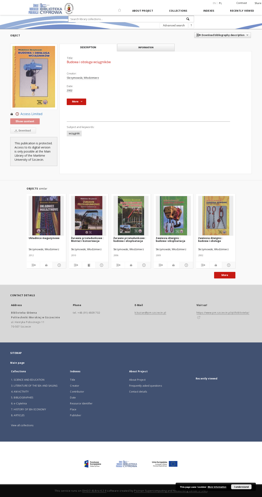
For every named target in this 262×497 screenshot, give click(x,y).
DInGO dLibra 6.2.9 (94, 491)
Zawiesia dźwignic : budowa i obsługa (210, 239)
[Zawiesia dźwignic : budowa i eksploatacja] (173, 215)
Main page (17, 363)
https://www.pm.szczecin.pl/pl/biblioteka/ (222, 312)
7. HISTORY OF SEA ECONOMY (28, 409)
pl (220, 3)
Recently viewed (242, 10)
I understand (241, 487)
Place (73, 409)
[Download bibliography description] (33, 265)
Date (73, 397)
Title (72, 379)
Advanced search (174, 25)
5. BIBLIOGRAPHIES (22, 397)
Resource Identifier (81, 403)
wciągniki (74, 133)
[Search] (188, 19)
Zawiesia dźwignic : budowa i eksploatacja (170, 239)
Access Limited (31, 114)
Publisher (75, 415)
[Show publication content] (88, 265)
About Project (142, 10)
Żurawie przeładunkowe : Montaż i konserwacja (87, 239)
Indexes (208, 10)
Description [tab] (88, 47)
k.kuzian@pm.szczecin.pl (150, 312)
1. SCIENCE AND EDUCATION (28, 379)
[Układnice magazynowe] (46, 215)
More (224, 275)
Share (258, 3)
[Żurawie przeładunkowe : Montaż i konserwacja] (88, 215)
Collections (178, 10)
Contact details (138, 391)
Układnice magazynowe (44, 238)
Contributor (77, 391)
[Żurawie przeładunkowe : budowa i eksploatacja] (131, 215)
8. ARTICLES (18, 415)
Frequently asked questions (145, 385)
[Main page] (119, 8)
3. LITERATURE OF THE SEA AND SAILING (34, 385)
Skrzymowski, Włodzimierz (83, 78)
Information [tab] (146, 47)
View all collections (22, 425)
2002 (69, 90)
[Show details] (58, 265)
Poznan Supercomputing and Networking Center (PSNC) (170, 491)
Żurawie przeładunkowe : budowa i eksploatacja (129, 239)
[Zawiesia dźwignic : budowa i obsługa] (215, 215)
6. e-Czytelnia (19, 403)
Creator (74, 385)
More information (217, 486)
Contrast (241, 3)
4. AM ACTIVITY (20, 391)
